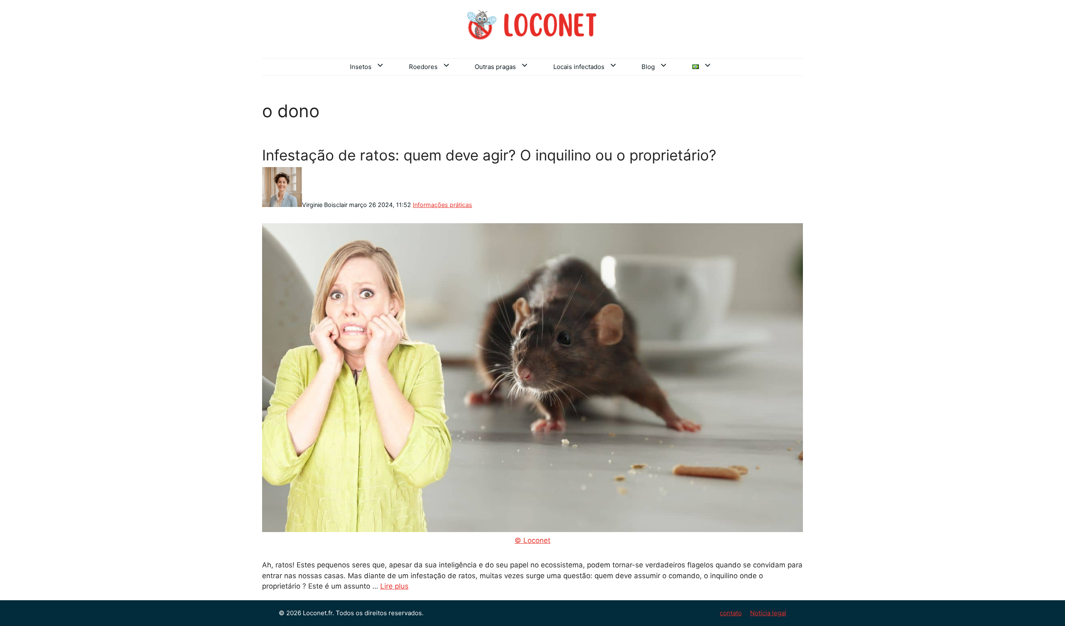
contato (731, 613)
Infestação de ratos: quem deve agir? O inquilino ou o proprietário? (489, 155)
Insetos (361, 67)
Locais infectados (578, 67)
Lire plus (394, 586)
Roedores (423, 67)
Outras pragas (495, 67)
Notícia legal (768, 613)
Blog (648, 67)
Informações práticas (442, 204)
